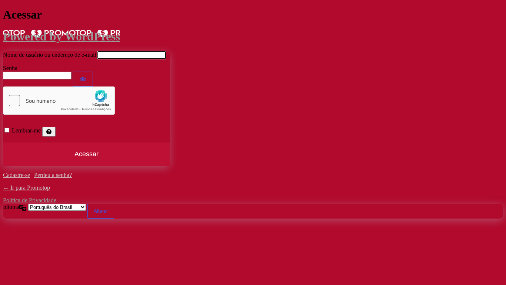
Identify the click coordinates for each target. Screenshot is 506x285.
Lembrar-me (26, 130)
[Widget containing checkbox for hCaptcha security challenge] (59, 100)
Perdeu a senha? (53, 175)
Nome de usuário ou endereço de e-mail (49, 55)
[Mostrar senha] (83, 79)
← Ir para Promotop (26, 187)
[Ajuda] (49, 132)
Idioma (11, 207)
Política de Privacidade (29, 200)
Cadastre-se (16, 175)
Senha (10, 68)
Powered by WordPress (61, 36)
